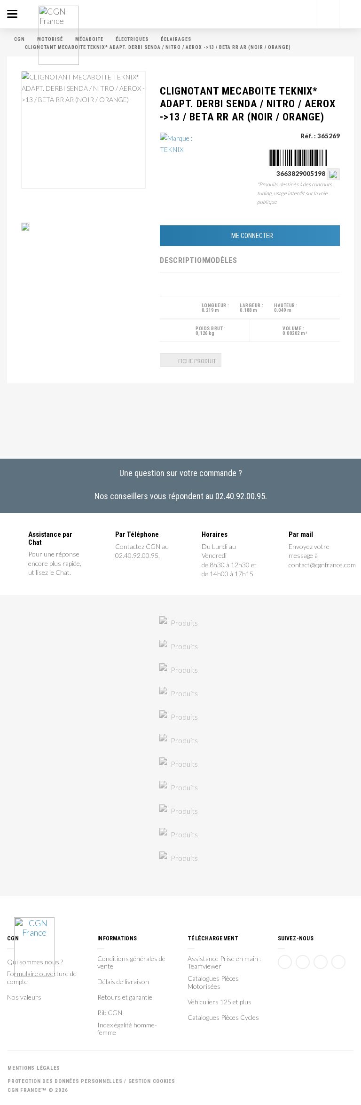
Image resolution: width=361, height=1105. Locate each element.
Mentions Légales (34, 1068)
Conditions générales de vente (131, 962)
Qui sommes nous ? (35, 962)
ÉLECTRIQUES (132, 39)
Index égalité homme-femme (127, 1029)
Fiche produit (196, 361)
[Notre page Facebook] (285, 962)
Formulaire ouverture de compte (42, 978)
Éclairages (176, 39)
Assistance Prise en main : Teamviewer (224, 962)
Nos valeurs (24, 997)
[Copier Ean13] (333, 173)
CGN (19, 39)
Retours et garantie (124, 997)
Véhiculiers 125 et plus (219, 1002)
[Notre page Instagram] (338, 962)
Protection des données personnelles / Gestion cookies (91, 1081)
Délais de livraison (123, 982)
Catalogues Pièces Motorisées (213, 982)
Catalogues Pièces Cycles (223, 1017)
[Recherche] (328, 14)
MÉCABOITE (89, 39)
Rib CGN (109, 1013)
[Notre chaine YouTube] (303, 962)
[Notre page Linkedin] (321, 962)
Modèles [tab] (221, 260)
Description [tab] (182, 260)
